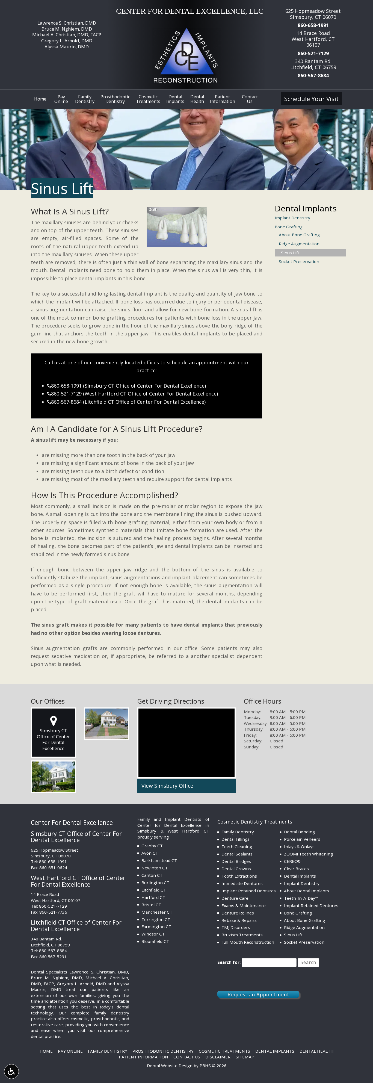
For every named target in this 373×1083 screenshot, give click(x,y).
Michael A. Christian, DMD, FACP (66, 34)
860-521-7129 (313, 53)
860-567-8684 (313, 75)
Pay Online (70, 1051)
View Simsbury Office (167, 785)
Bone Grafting (289, 226)
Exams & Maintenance (243, 905)
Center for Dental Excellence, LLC (190, 11)
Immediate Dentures (242, 883)
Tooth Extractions (239, 876)
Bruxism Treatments (242, 934)
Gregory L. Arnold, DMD (66, 40)
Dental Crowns (236, 868)
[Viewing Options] (11, 1071)
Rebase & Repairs (239, 920)
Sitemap (245, 1057)
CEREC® (292, 861)
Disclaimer (217, 1057)
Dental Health (317, 1051)
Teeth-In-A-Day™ (301, 898)
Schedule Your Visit (311, 99)
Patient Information (143, 1057)
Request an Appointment (258, 994)
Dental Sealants (237, 854)
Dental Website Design (170, 1065)
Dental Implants (306, 208)
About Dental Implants (306, 890)
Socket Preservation (299, 261)
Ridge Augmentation (299, 243)
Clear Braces (296, 868)
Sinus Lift (290, 252)
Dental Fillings (235, 839)
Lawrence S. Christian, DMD (66, 23)
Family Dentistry (237, 831)
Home (40, 99)
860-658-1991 (313, 25)
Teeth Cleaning (236, 846)
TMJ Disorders (235, 927)
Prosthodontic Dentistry (163, 1051)
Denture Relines (237, 913)
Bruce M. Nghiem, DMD (67, 29)
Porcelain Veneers (302, 839)
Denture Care (234, 898)
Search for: (229, 962)
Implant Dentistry (292, 217)
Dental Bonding (299, 831)
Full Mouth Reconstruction (247, 942)
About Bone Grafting (299, 234)
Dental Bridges (236, 861)
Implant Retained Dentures (248, 890)
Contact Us (186, 1057)
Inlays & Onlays (299, 846)
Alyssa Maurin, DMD (67, 46)
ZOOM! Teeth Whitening (308, 854)
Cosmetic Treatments (224, 1051)
